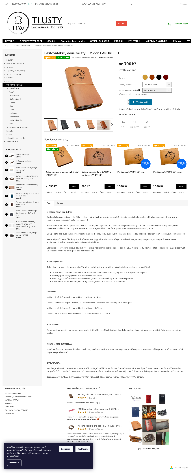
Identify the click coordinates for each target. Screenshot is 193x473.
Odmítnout (66, 448)
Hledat (121, 23)
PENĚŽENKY (11, 81)
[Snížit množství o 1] (128, 103)
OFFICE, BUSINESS (13, 74)
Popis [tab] (49, 203)
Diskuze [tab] (60, 203)
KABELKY (9, 134)
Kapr (12, 106)
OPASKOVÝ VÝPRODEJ (15, 63)
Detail (74, 186)
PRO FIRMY (9, 406)
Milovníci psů (14, 88)
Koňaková (49, 192)
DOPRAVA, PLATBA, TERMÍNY (16, 410)
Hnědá (58, 192)
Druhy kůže (9, 413)
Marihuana (13, 113)
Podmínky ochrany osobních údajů (18, 396)
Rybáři (11, 92)
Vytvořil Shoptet (181, 467)
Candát (12, 102)
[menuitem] (10, 41)
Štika (12, 109)
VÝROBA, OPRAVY (12, 400)
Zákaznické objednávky (15, 138)
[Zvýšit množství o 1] (128, 100)
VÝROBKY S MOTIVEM (14, 85)
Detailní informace (126, 114)
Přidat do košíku (142, 102)
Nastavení (14, 462)
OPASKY (9, 67)
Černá (66, 192)
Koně (11, 124)
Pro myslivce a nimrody (18, 127)
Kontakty (8, 403)
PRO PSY (9, 78)
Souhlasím (82, 448)
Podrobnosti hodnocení (104, 57)
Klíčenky (9, 131)
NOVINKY (9, 60)
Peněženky (14, 95)
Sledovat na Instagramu (151, 448)
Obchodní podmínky (93, 4)
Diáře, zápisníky (16, 99)
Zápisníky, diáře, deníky (15, 70)
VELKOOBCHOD (12, 141)
